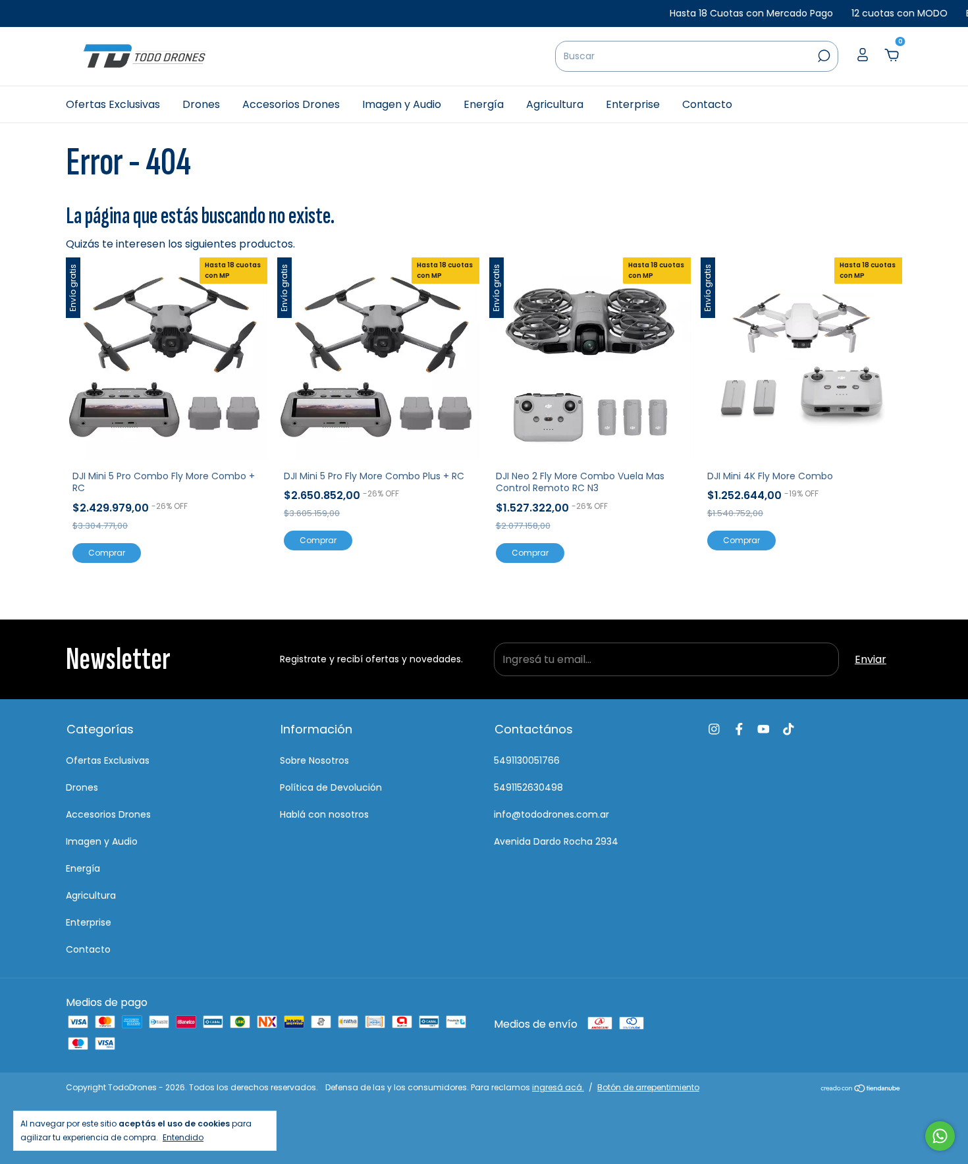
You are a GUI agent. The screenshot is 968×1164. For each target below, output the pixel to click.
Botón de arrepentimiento (648, 1087)
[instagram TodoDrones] (714, 729)
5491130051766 (527, 760)
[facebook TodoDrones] (739, 729)
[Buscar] (823, 56)
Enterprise (633, 104)
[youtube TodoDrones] (763, 729)
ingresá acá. (558, 1087)
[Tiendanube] (861, 1089)
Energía (484, 104)
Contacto (707, 104)
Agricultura (554, 104)
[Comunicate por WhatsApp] (940, 1136)
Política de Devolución (331, 787)
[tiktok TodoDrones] (788, 729)
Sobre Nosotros (314, 760)
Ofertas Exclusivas (113, 104)
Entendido (183, 1137)
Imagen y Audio (401, 104)
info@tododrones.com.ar (551, 814)
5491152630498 (528, 787)
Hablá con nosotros (324, 814)
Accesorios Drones (291, 104)
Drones (201, 104)
